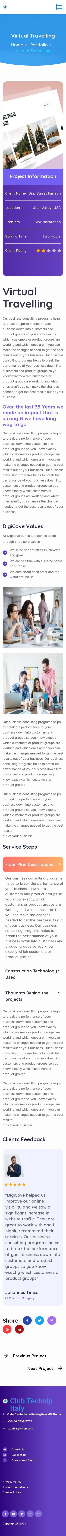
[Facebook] (27, 1320)
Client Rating (16, 250)
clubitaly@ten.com (20, 1429)
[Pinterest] (51, 1320)
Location (12, 207)
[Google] (7, 1329)
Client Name (15, 193)
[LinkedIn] (19, 1329)
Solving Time (16, 236)
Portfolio (39, 44)
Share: (11, 1320)
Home (17, 44)
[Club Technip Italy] (5, 6)
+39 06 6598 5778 (19, 1421)
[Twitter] (39, 1320)
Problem (12, 222)
